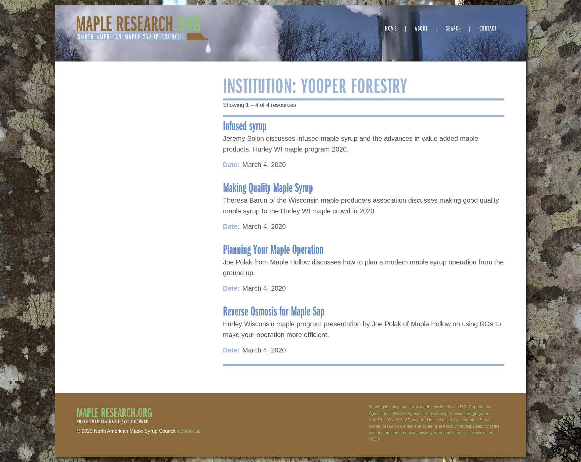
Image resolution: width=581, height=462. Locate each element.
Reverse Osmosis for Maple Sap (273, 310)
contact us (189, 431)
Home (391, 28)
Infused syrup (245, 125)
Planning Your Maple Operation (273, 248)
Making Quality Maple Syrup (268, 186)
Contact (488, 28)
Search (453, 28)
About (421, 28)
